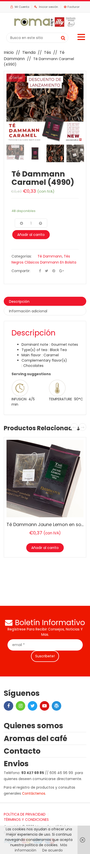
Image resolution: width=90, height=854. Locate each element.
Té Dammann (50, 256)
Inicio (9, 52)
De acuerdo (52, 850)
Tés (47, 52)
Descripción (19, 301)
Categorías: (22, 256)
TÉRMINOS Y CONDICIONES (26, 819)
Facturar (74, 7)
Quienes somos (33, 725)
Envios (16, 763)
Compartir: (21, 270)
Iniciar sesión (48, 7)
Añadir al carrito (31, 234)
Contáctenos (33, 793)
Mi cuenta (21, 7)
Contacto (22, 751)
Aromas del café (35, 738)
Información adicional (28, 311)
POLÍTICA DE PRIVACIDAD (25, 814)
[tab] (45, 301)
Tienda (29, 52)
